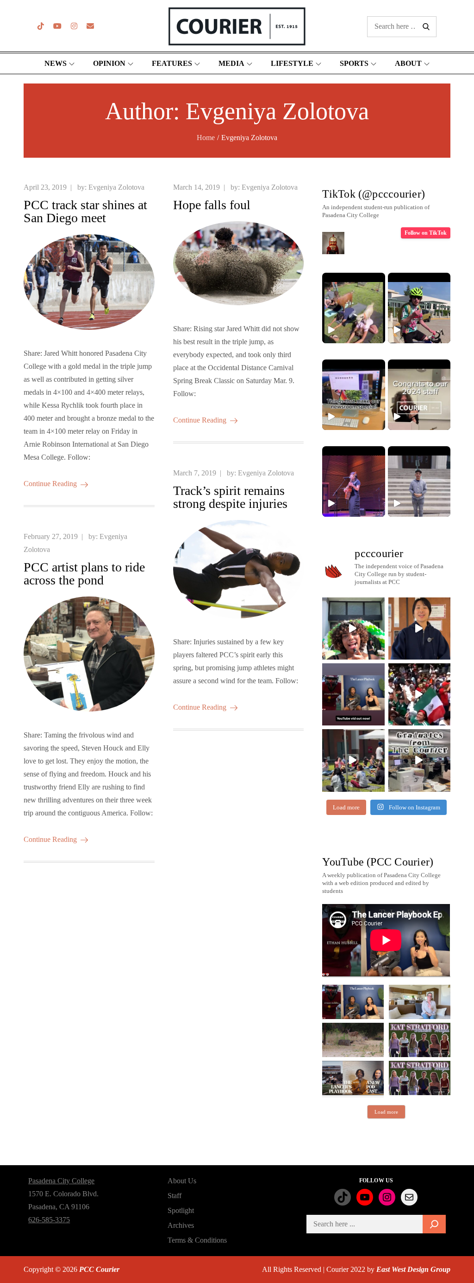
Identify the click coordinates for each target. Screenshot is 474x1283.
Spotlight (181, 1210)
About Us (182, 1181)
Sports (354, 63)
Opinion (109, 63)
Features (172, 63)
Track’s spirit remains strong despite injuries (230, 497)
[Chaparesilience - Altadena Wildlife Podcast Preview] (353, 1040)
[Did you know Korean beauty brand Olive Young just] (353, 628)
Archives (181, 1225)
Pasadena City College (61, 1181)
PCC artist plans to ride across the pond (84, 573)
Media (231, 63)
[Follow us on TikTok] (40, 26)
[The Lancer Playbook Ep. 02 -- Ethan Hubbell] (353, 1002)
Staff (174, 1196)
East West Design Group (413, 1269)
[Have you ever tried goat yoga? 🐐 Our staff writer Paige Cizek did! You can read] (353, 308)
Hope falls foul (211, 205)
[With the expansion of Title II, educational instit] (419, 628)
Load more (386, 1112)
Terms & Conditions (197, 1240)
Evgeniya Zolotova (116, 187)
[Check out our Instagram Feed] (74, 26)
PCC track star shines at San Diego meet (85, 211)
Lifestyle (292, 63)
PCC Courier (99, 1269)
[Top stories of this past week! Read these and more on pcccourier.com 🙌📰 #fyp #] (419, 481)
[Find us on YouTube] (57, 26)
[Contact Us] (90, 26)
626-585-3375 (49, 1220)
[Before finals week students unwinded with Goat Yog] (353, 760)
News (55, 63)
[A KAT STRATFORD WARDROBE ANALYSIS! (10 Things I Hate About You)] (419, 1078)
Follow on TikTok (426, 233)
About (408, 63)
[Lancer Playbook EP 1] (353, 1078)
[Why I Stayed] (419, 1002)
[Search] (434, 1224)
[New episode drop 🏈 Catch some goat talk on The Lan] (353, 694)
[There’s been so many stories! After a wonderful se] (419, 760)
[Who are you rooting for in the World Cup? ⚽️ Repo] (419, 694)
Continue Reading (50, 484)
